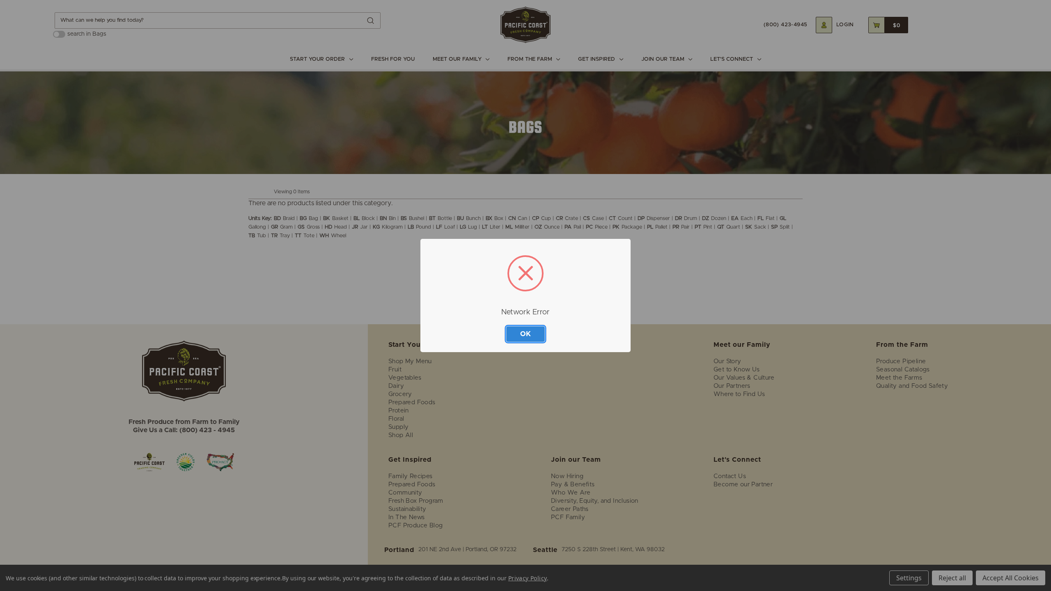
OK (525, 333)
